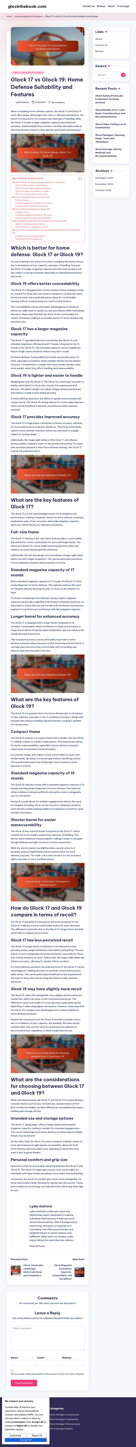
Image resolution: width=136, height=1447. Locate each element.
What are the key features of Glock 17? (31, 197)
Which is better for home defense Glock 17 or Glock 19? (38, 182)
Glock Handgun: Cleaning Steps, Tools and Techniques (110, 138)
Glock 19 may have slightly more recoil (31, 227)
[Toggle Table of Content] (79, 178)
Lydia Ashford (40, 1206)
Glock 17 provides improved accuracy (31, 194)
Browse (99, 51)
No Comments (58, 102)
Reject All (37, 1435)
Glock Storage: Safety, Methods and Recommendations (108, 152)
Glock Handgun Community (63, 1419)
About (98, 38)
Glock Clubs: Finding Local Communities (110, 126)
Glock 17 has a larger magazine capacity (33, 188)
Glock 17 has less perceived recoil (29, 224)
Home (9, 16)
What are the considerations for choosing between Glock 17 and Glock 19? (46, 231)
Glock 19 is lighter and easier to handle (32, 191)
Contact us (101, 45)
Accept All (25, 1439)
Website (66, 1357)
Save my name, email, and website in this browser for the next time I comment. (47, 1374)
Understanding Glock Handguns (29, 16)
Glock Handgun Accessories (64, 1414)
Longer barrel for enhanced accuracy (31, 206)
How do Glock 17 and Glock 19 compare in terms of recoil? (39, 221)
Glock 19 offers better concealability (31, 185)
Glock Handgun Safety (61, 1428)
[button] (37, 1246)
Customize (15, 1435)
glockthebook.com (27, 6)
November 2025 (104, 184)
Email (41, 1357)
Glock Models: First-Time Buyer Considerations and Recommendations (110, 113)
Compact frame (22, 212)
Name (15, 1357)
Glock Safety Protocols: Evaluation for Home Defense (109, 99)
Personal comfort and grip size (28, 239)
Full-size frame (21, 200)
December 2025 (104, 177)
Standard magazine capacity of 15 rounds (33, 215)
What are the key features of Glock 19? (31, 209)
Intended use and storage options (30, 236)
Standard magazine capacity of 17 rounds (33, 203)
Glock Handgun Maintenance (64, 1424)
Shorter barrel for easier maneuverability (33, 218)
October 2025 (103, 190)
